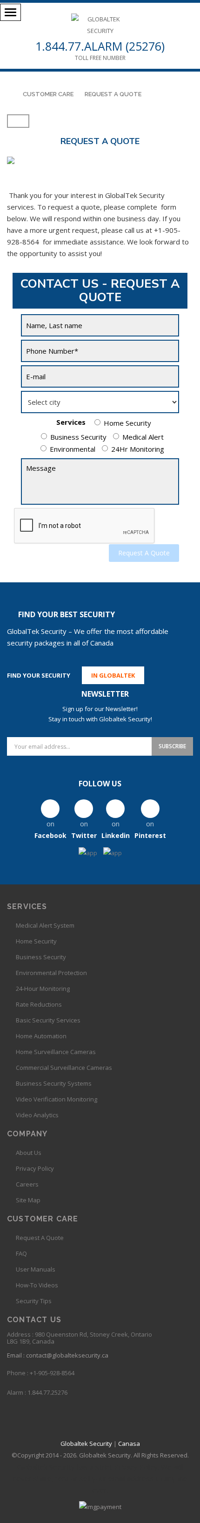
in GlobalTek (113, 675)
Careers (27, 1184)
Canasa (129, 1443)
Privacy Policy (35, 1168)
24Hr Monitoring (137, 449)
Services (71, 422)
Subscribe (172, 746)
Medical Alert (143, 437)
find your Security (38, 675)
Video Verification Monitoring (56, 1099)
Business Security (78, 437)
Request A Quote (144, 552)
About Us (28, 1152)
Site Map (28, 1200)
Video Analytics (37, 1115)
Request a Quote (113, 94)
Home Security (127, 423)
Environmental (72, 449)
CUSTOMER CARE (48, 94)
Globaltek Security (86, 1443)
